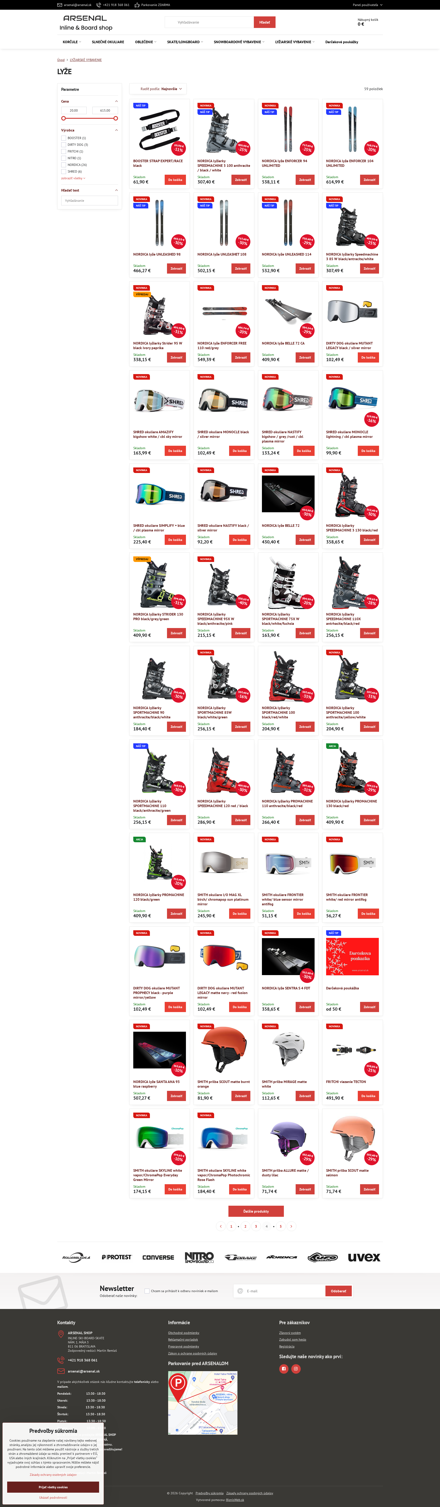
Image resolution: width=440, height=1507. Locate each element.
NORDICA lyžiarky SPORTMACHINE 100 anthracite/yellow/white (346, 712)
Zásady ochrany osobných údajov (249, 1493)
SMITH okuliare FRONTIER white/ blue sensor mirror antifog (283, 899)
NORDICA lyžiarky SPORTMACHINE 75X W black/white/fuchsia (280, 619)
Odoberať (338, 1291)
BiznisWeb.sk (235, 1500)
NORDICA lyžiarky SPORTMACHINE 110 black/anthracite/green (152, 806)
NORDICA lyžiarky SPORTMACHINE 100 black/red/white (278, 712)
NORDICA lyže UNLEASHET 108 (221, 254)
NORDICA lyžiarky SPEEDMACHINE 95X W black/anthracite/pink (215, 619)
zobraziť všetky (72, 178)
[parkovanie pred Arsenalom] (202, 1433)
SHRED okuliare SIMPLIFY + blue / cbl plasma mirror (159, 527)
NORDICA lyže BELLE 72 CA (283, 343)
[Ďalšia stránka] (291, 1226)
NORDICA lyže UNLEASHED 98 (157, 254)
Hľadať (264, 22)
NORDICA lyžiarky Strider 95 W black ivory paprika (157, 345)
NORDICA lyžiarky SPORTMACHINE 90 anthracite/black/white (151, 712)
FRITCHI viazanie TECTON (346, 1081)
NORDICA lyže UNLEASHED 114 (286, 254)
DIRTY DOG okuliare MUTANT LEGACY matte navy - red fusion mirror (222, 993)
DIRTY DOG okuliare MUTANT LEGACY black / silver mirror (349, 345)
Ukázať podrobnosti (53, 1497)
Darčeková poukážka (342, 988)
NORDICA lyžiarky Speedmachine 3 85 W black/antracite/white (352, 256)
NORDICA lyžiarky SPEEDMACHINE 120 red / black (222, 803)
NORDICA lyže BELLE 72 (281, 525)
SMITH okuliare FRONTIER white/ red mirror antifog (347, 897)
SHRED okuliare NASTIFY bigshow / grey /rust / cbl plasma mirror (282, 436)
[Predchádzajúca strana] (221, 1226)
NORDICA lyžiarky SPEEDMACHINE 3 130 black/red (352, 527)
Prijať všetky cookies (53, 1487)
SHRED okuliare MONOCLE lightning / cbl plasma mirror (349, 434)
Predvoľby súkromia (210, 1493)
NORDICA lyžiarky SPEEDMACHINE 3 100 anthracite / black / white (223, 165)
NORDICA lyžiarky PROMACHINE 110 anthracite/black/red (287, 803)
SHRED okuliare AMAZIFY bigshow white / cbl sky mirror (157, 434)
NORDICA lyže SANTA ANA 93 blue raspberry (156, 1084)
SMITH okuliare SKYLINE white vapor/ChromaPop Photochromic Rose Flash (223, 1175)
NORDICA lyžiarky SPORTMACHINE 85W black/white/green (214, 712)
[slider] (63, 118)
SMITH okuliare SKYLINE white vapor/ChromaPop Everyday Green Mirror (157, 1175)
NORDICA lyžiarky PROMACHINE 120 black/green (158, 897)
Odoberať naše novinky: (118, 1295)
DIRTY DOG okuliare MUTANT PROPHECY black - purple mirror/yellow (156, 993)
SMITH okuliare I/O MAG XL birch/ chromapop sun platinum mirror (223, 899)
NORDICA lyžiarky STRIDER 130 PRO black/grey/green (158, 616)
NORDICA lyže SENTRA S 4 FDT (286, 988)
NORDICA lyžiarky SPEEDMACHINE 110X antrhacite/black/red (343, 619)
